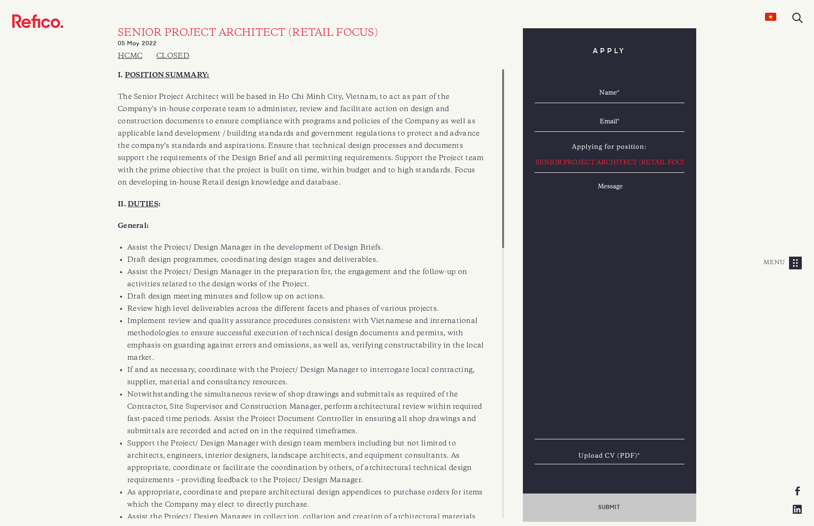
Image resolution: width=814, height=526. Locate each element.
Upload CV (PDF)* (609, 456)
